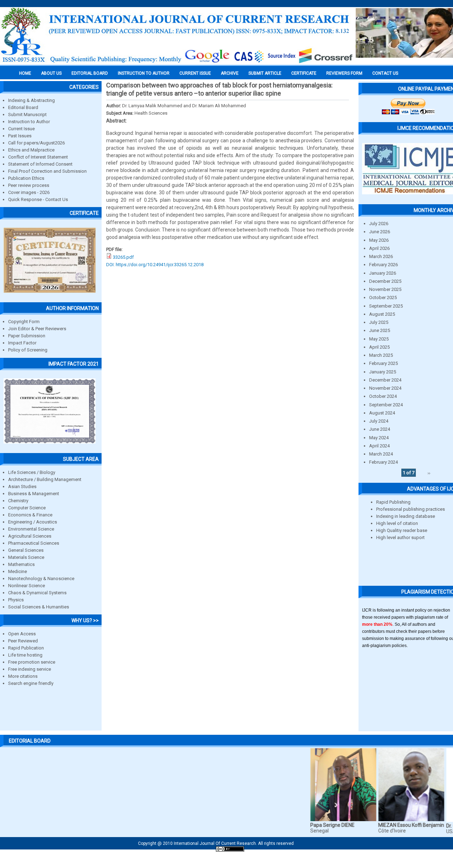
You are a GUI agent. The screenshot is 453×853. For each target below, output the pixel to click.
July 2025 (378, 322)
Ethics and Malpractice (31, 150)
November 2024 (385, 388)
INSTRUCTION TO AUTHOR (144, 73)
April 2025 (379, 347)
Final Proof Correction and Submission (47, 171)
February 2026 (383, 264)
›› (429, 472)
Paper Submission (26, 335)
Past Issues (19, 135)
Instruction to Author (29, 121)
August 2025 (382, 314)
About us (51, 73)
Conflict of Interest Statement (38, 157)
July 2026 (378, 223)
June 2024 (379, 429)
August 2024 (382, 413)
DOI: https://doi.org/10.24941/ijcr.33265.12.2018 (154, 264)
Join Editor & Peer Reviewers (37, 328)
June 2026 (379, 231)
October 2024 (383, 396)
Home (25, 73)
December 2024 (385, 380)
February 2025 (383, 363)
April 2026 (379, 248)
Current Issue (195, 73)
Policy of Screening (27, 350)
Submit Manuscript (27, 114)
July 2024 (378, 421)
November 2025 (385, 289)
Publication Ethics (26, 178)
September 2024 (386, 404)
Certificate (303, 73)
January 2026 (382, 273)
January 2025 (382, 371)
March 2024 (381, 454)
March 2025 (381, 355)
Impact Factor (22, 342)
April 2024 (379, 445)
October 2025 (383, 297)
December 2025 (385, 281)
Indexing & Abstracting (31, 100)
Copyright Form (24, 321)
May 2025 (379, 339)
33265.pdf (123, 257)
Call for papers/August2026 (36, 142)
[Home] (177, 62)
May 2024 (379, 437)
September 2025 (386, 306)
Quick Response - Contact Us (38, 199)
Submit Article (264, 73)
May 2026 (379, 240)
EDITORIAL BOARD (89, 73)
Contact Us (385, 73)
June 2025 (379, 330)
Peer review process (28, 185)
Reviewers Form (344, 73)
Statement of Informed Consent (40, 164)
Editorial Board (23, 107)
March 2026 (381, 256)
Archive (230, 73)
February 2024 (383, 462)
